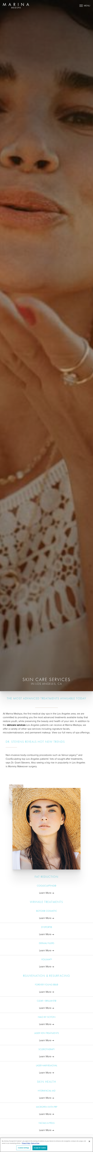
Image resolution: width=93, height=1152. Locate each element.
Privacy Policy (26, 1143)
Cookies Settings (23, 1148)
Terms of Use (35, 1143)
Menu (87, 5)
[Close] (89, 1141)
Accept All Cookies (40, 1148)
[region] (46, 1145)
